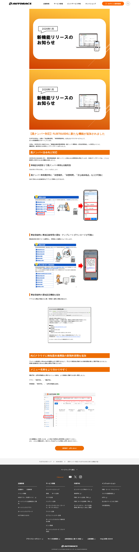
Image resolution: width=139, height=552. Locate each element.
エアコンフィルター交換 (53, 515)
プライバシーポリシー (33, 539)
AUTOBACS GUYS (23, 515)
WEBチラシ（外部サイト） (26, 497)
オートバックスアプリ (24, 507)
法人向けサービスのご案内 (110, 501)
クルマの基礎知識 (107, 493)
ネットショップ (90, 4)
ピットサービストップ (52, 489)
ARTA (103, 497)
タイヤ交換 (49, 497)
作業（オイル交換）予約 (81, 497)
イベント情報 (22, 493)
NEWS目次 (59, 462)
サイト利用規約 (53, 539)
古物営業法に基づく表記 (73, 539)
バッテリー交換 (50, 501)
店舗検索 (29, 489)
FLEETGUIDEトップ (45, 462)
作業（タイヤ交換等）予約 (82, 501)
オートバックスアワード (25, 511)
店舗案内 (20, 489)
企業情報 (91, 539)
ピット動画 (49, 525)
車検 (47, 493)
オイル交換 (55, 493)
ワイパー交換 (50, 511)
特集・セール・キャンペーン (110, 489)
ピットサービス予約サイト (82, 489)
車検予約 (76, 493)
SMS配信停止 (106, 505)
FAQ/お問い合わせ (106, 539)
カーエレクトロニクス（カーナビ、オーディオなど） (55, 506)
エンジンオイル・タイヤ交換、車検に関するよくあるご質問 (83, 506)
